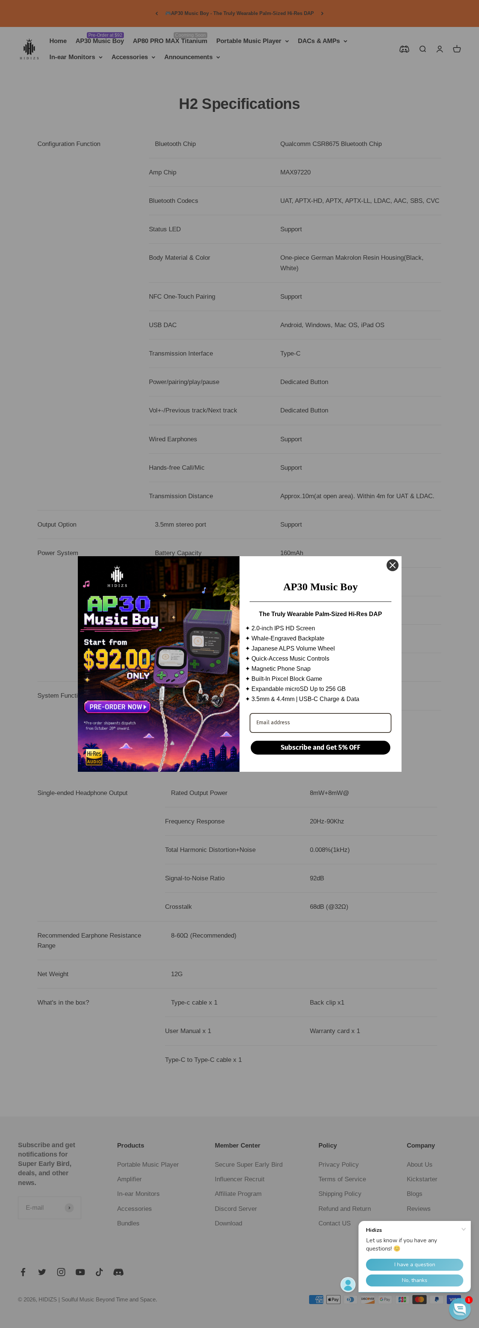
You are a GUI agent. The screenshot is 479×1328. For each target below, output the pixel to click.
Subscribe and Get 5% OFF (320, 747)
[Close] (393, 565)
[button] (460, 1309)
